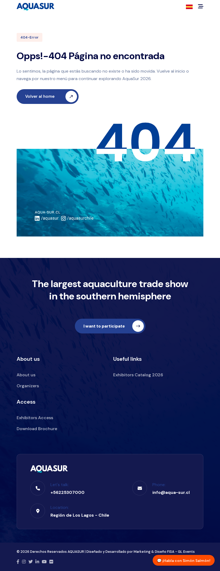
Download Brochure (37, 428)
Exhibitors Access (35, 417)
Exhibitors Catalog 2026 (138, 375)
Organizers (28, 386)
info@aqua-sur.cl (171, 492)
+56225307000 (67, 492)
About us (26, 375)
